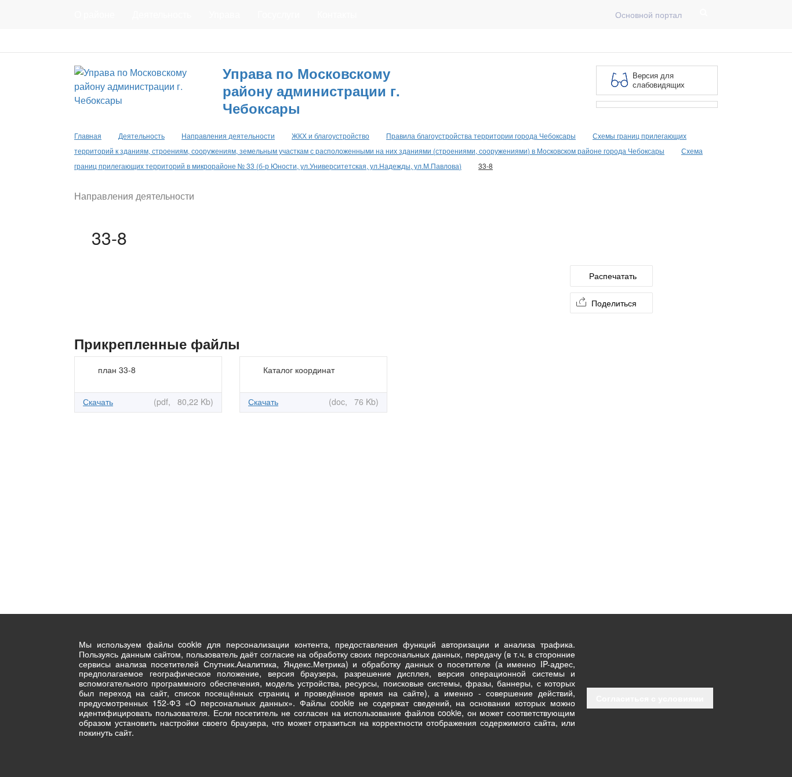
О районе (94, 14)
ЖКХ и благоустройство (330, 135)
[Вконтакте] (692, 41)
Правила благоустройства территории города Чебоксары (481, 135)
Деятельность (161, 14)
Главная (214, 40)
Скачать (98, 401)
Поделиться (614, 303)
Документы (160, 40)
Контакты (337, 14)
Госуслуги (278, 14)
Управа (224, 14)
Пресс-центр (98, 40)
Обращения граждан (287, 40)
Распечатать (613, 275)
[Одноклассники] (711, 41)
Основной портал (648, 14)
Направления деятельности (228, 135)
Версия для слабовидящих (659, 80)
